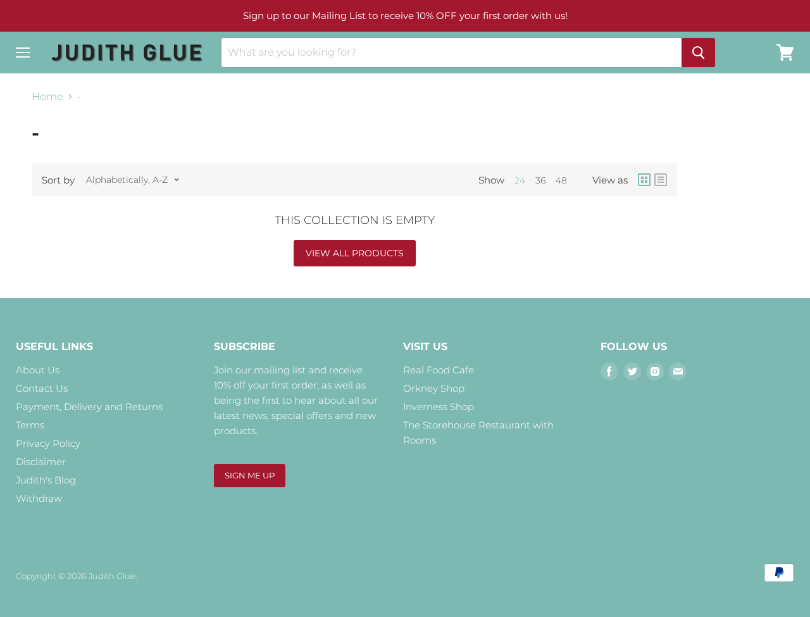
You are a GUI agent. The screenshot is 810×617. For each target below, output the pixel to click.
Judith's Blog (46, 480)
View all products (355, 253)
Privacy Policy (48, 443)
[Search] (698, 52)
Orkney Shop (433, 388)
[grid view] (644, 179)
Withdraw (39, 498)
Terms (30, 425)
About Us (37, 370)
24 (519, 180)
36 (540, 180)
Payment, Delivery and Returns (89, 407)
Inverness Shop (438, 407)
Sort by (58, 180)
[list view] (660, 179)
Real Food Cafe (438, 370)
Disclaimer (41, 462)
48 (561, 180)
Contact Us (42, 388)
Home (47, 97)
